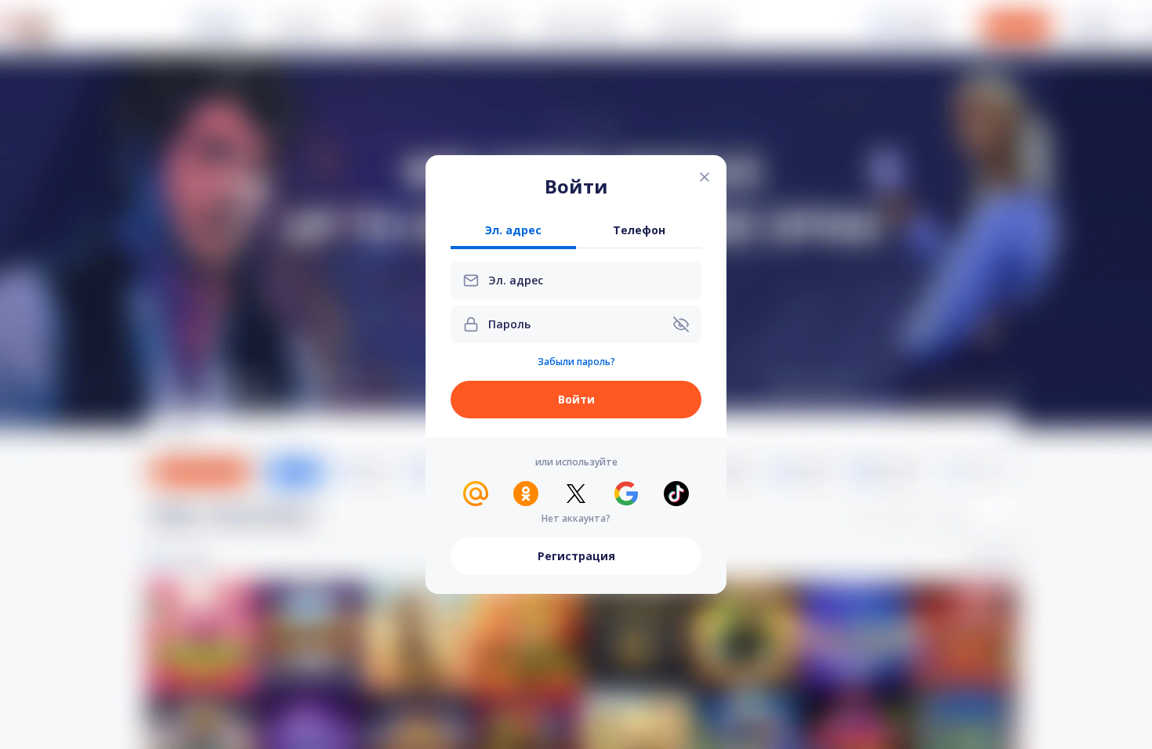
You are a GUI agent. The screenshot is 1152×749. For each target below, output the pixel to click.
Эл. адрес (513, 230)
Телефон (639, 230)
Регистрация (576, 555)
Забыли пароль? (576, 362)
